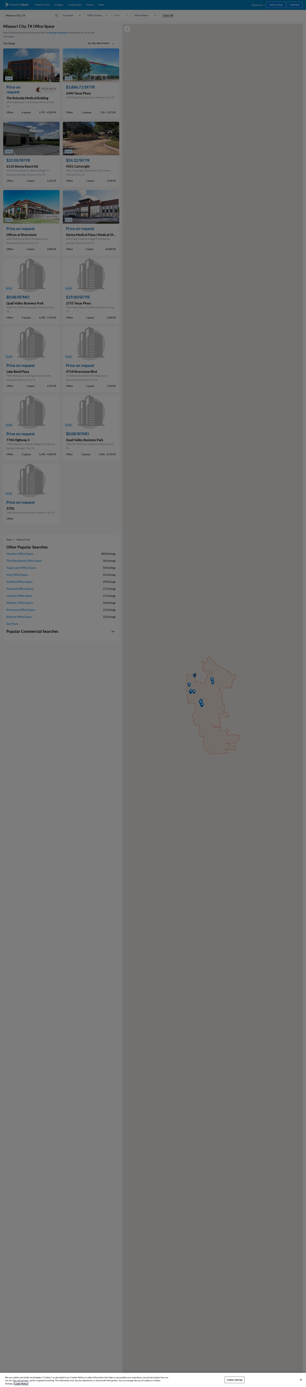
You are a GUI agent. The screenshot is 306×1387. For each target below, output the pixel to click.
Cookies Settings (235, 1379)
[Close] (300, 1379)
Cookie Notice (21, 1383)
